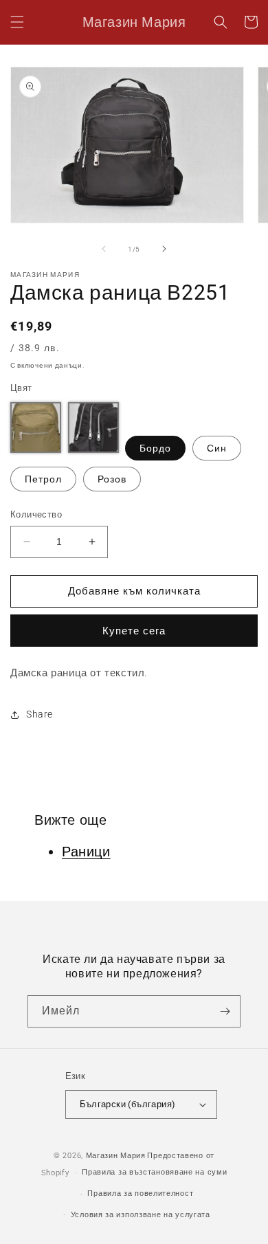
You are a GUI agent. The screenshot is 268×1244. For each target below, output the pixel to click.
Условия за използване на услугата (140, 1214)
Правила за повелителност (140, 1193)
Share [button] (39, 714)
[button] (17, 22)
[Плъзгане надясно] (164, 249)
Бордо (155, 448)
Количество (36, 514)
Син (217, 448)
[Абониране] (225, 1011)
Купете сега (134, 631)
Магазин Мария (116, 1155)
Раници (86, 851)
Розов (112, 479)
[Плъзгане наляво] (104, 249)
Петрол (43, 479)
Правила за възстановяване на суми (154, 1172)
